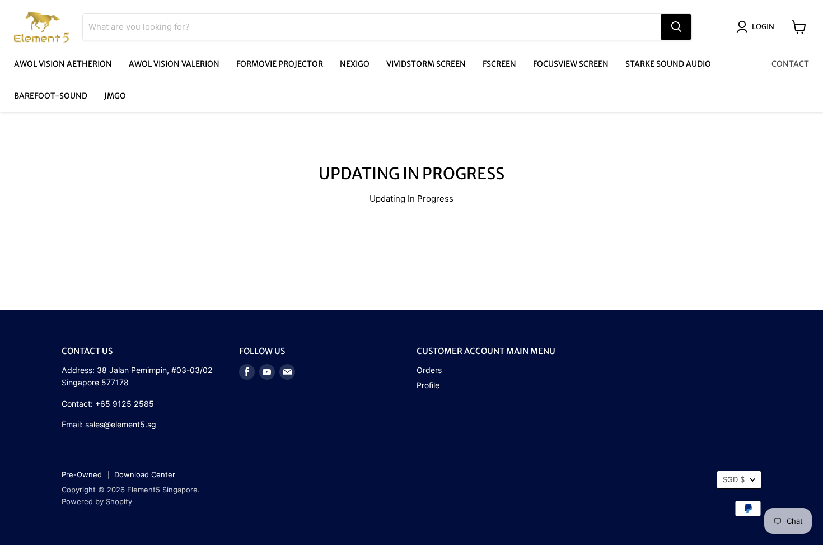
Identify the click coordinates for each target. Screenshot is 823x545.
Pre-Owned (82, 474)
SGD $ (734, 479)
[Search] (676, 27)
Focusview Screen (571, 64)
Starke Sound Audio (668, 64)
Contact (790, 64)
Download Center (144, 474)
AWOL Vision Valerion (174, 64)
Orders (429, 370)
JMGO (115, 96)
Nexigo (355, 64)
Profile (428, 385)
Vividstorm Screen (426, 64)
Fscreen (499, 64)
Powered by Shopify (97, 501)
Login (763, 26)
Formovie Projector (279, 64)
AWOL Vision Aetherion (63, 64)
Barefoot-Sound (50, 96)
